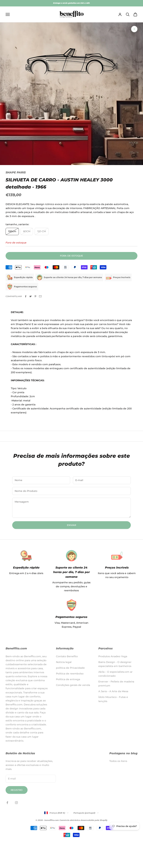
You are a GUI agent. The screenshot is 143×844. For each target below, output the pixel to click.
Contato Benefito (67, 656)
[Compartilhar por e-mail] (40, 296)
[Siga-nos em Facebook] (7, 802)
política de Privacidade (70, 667)
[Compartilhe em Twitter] (30, 296)
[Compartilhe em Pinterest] (35, 296)
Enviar (71, 525)
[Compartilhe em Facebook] (25, 296)
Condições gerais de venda (73, 685)
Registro (16, 790)
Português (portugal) (84, 813)
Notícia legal (64, 662)
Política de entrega (68, 679)
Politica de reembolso (70, 673)
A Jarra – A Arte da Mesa (113, 691)
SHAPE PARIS (16, 172)
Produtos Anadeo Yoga (112, 656)
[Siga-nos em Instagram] (16, 802)
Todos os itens (118, 761)
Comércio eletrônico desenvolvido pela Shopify (83, 820)
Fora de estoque (71, 255)
